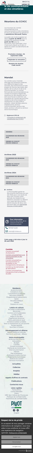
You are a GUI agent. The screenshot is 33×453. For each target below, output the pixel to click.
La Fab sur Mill (16, 315)
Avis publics (16, 341)
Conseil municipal (16, 346)
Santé (16, 299)
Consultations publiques (16, 293)
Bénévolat (16, 311)
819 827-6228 (13, 228)
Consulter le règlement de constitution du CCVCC (16, 118)
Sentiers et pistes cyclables (16, 322)
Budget (16, 343)
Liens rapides (16, 388)
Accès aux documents (16, 339)
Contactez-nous (16, 384)
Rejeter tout (16, 437)
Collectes (16, 367)
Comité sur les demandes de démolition (15, 267)
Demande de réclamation (16, 348)
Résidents (16, 288)
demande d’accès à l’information (17, 205)
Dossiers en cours (16, 304)
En (23, 2)
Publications (16, 381)
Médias (16, 374)
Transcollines (16, 390)
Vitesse (16, 302)
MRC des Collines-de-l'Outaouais (16, 395)
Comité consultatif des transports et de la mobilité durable (15, 272)
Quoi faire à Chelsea (16, 327)
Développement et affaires (16, 330)
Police (16, 393)
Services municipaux (16, 360)
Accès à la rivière (16, 290)
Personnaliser (16, 442)
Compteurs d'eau (16, 292)
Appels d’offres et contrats (16, 377)
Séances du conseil (16, 358)
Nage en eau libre (16, 316)
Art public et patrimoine (16, 309)
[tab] (16, 132)
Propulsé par (22, 450)
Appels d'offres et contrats (16, 332)
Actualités (16, 364)
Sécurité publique (16, 300)
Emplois (16, 371)
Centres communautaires (16, 313)
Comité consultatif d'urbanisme (12, 252)
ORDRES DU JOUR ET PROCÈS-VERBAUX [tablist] (13, 142)
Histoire (16, 351)
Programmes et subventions (16, 297)
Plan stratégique (16, 353)
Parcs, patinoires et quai (16, 320)
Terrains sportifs (16, 325)
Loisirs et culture (16, 307)
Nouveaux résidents (16, 295)
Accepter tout (16, 446)
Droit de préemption (16, 350)
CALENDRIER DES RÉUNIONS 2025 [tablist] (15, 159)
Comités (9, 249)
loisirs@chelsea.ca (15, 231)
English (16, 413)
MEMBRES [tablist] (9, 132)
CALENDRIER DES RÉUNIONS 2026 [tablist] (15, 136)
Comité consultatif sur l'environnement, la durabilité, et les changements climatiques (15, 262)
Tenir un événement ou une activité (16, 323)
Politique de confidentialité (16, 397)
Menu (25, 4)
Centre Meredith (16, 391)
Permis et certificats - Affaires (16, 334)
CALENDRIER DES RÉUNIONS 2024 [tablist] (15, 177)
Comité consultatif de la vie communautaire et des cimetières (15, 256)
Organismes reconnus (16, 318)
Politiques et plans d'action (16, 355)
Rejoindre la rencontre (16, 59)
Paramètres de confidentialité (16, 398)
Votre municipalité (16, 337)
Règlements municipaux (16, 357)
